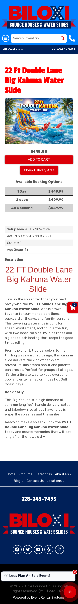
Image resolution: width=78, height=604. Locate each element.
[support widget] (70, 592)
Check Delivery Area (39, 170)
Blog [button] (17, 481)
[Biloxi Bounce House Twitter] (27, 549)
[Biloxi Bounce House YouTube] (38, 549)
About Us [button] (62, 474)
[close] (74, 572)
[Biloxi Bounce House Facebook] (17, 549)
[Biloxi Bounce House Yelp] (48, 549)
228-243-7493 (63, 49)
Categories (43, 474)
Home (11, 474)
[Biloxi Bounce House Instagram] (59, 549)
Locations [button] (54, 481)
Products (25, 474)
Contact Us (35, 481)
